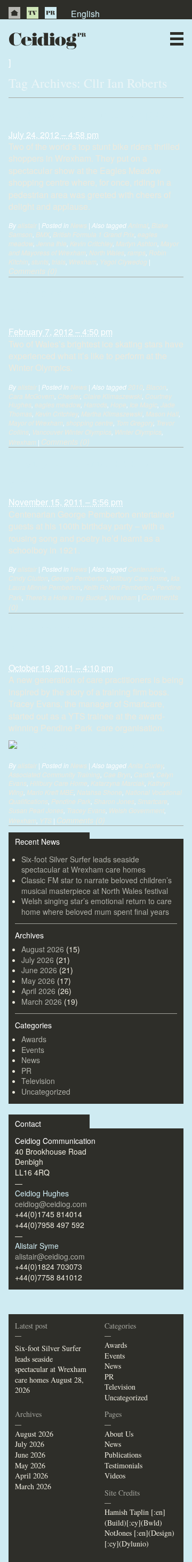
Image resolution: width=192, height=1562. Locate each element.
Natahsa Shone (99, 792)
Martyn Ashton (136, 243)
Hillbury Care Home (138, 577)
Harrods (95, 404)
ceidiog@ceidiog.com (51, 1204)
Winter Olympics (138, 431)
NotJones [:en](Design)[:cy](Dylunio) (139, 1538)
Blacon (156, 386)
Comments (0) (33, 271)
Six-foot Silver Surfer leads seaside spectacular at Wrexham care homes (83, 864)
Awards (33, 1039)
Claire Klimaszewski (112, 395)
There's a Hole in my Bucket (65, 597)
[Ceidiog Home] (14, 13)
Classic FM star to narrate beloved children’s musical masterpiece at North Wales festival (96, 885)
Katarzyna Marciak (118, 782)
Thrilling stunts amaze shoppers (91, 113)
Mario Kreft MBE (50, 792)
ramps (136, 252)
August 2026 (42, 949)
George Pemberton (79, 577)
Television (38, 1080)
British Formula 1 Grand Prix (93, 234)
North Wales (106, 252)
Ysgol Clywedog (123, 261)
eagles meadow (58, 404)
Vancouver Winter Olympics (71, 431)
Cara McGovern (31, 395)
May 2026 (38, 980)
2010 (135, 386)
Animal (138, 225)
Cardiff (143, 774)
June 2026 (39, 970)
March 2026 (41, 1001)
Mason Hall (162, 413)
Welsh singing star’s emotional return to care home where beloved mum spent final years (96, 906)
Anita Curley (145, 765)
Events (32, 1049)
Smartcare (152, 801)
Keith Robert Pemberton (118, 587)
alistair (27, 225)
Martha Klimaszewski (111, 413)
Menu (176, 39)
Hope (118, 404)
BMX (43, 234)
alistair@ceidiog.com (50, 1256)
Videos (115, 1475)
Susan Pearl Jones (36, 810)
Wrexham (83, 261)
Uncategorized (45, 1091)
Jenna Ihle (51, 243)
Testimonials (123, 1465)
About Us (119, 1434)
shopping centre (89, 422)
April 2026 (38, 990)
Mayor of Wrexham (36, 422)
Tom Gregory (134, 422)
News (115, 61)
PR (51, 13)
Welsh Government (136, 810)
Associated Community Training (54, 774)
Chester (69, 395)
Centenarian (146, 568)
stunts (40, 261)
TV (32, 13)
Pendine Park (71, 801)
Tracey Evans (86, 810)
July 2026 (37, 959)
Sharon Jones (114, 801)
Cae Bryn (117, 774)
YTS (45, 820)
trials (59, 261)
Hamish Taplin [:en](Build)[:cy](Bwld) (135, 1517)
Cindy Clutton (28, 577)
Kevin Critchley (91, 243)
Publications (123, 1455)
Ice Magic (143, 404)
